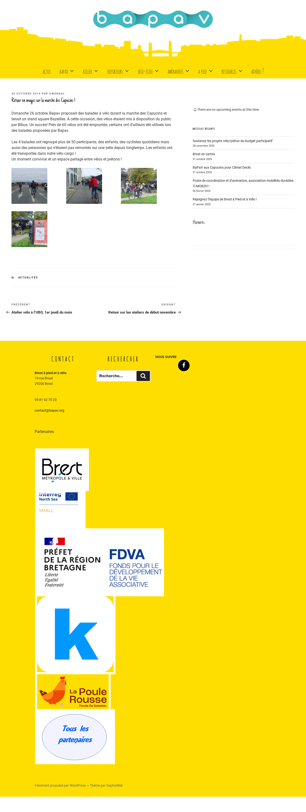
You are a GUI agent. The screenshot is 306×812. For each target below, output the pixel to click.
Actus (47, 71)
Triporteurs (115, 71)
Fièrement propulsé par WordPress (61, 785)
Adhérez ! (257, 71)
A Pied (202, 71)
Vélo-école (145, 71)
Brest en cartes (204, 154)
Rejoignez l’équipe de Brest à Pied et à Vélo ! (225, 199)
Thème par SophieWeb (106, 785)
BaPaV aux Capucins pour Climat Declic (222, 167)
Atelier (87, 71)
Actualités (28, 277)
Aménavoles (175, 71)
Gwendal (57, 93)
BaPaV (64, 71)
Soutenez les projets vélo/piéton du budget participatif (233, 141)
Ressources (229, 71)
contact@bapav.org (49, 410)
